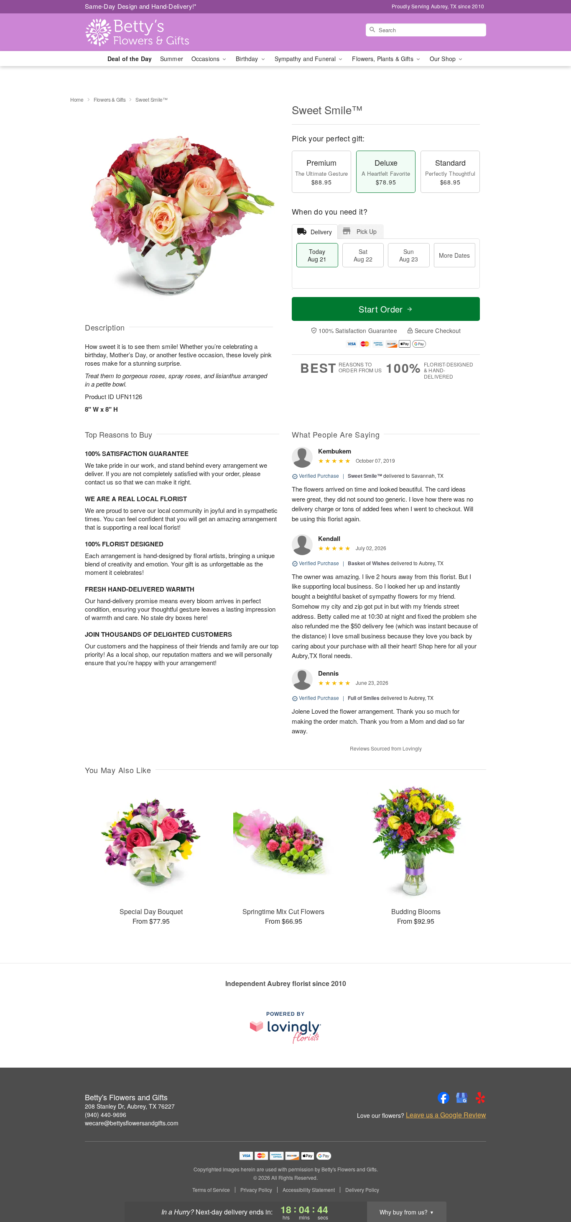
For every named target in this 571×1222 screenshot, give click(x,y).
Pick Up (367, 231)
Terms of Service (211, 1189)
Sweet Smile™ (365, 475)
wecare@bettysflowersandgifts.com (131, 1123)
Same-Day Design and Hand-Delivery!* (141, 6)
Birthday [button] (248, 58)
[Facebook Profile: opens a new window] (443, 1098)
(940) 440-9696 (105, 1114)
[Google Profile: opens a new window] (462, 1098)
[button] (549, 1186)
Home (77, 99)
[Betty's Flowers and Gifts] (145, 32)
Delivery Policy (362, 1189)
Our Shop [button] (443, 58)
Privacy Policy (256, 1189)
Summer (171, 58)
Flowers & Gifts (110, 99)
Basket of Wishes (369, 563)
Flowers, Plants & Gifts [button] (383, 58)
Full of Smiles (364, 698)
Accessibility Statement (309, 1189)
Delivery (321, 232)
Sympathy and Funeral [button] (306, 58)
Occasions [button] (206, 58)
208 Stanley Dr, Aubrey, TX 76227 (130, 1106)
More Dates (454, 255)
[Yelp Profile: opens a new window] (480, 1098)
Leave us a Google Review (446, 1115)
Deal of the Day (129, 58)
